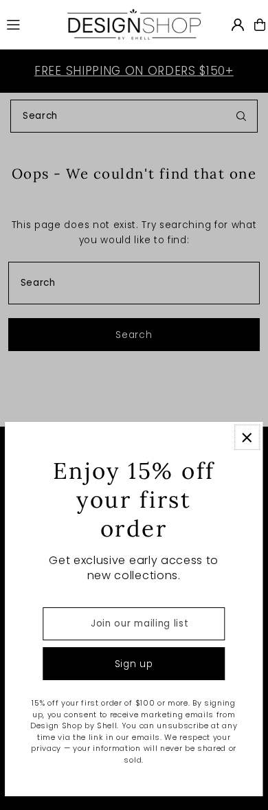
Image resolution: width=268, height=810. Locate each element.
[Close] (247, 437)
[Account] (238, 25)
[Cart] (259, 25)
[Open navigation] (29, 24)
